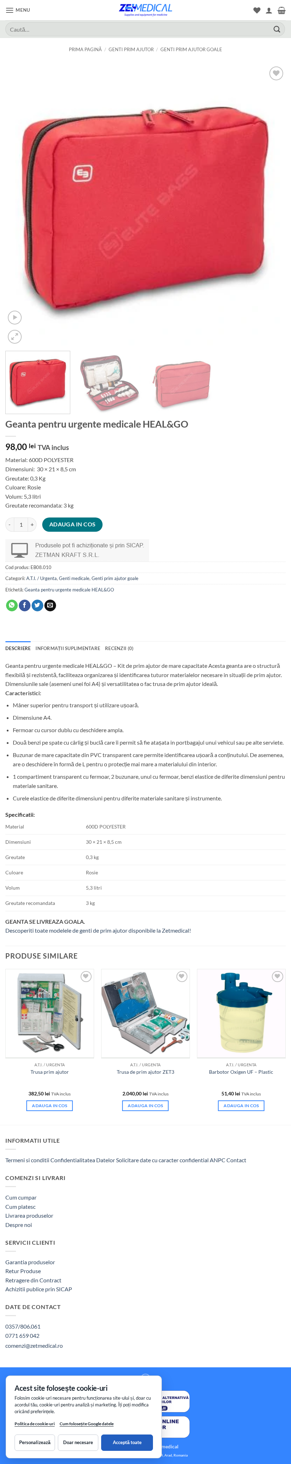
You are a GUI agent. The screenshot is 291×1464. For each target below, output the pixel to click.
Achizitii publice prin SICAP (38, 1289)
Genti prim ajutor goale (191, 49)
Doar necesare (78, 1442)
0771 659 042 (22, 1335)
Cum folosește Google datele (87, 1425)
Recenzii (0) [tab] (119, 648)
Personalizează (34, 1442)
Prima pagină (85, 49)
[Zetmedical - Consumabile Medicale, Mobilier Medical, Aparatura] (145, 10)
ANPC (218, 1160)
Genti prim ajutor (131, 49)
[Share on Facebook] (25, 606)
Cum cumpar (21, 1197)
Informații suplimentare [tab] (67, 648)
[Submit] (277, 29)
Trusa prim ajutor (50, 1072)
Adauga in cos (72, 524)
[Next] (271, 205)
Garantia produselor (30, 1262)
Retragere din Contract (33, 1280)
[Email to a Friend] (50, 606)
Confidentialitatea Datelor (82, 1160)
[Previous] (19, 205)
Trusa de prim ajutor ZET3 (145, 1072)
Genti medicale (74, 578)
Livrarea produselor (29, 1215)
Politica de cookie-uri (35, 1423)
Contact (236, 1160)
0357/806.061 (22, 1326)
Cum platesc (20, 1206)
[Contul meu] (269, 10)
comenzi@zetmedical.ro (34, 1345)
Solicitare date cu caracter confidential (162, 1160)
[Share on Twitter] (37, 606)
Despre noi (18, 1224)
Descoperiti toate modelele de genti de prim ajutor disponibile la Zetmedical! (98, 930)
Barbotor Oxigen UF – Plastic (241, 1072)
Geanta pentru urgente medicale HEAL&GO (69, 589)
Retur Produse (23, 1270)
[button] (17, 10)
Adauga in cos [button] (49, 1105)
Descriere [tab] (18, 648)
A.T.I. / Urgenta (41, 578)
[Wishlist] (256, 10)
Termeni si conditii (27, 1160)
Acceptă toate (127, 1442)
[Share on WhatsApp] (12, 606)
